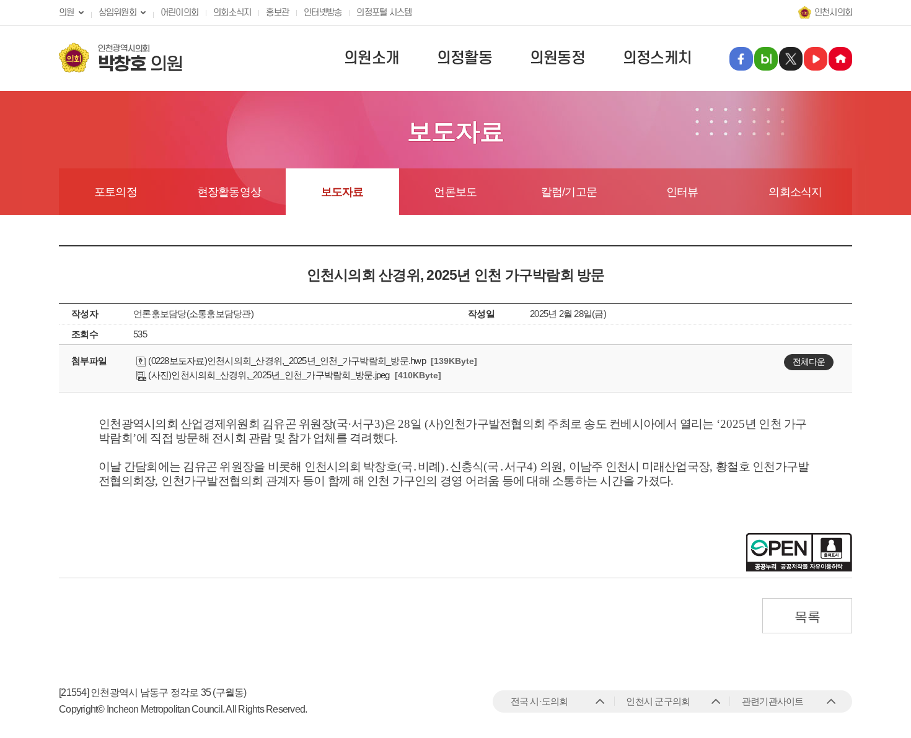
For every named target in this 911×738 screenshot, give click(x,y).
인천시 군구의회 (658, 701)
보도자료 (342, 192)
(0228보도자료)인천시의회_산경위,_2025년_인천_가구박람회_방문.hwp (286, 360)
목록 (807, 616)
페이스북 (741, 59)
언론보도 (455, 192)
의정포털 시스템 (383, 12)
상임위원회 (117, 12)
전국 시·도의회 (539, 701)
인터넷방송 (322, 12)
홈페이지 (840, 59)
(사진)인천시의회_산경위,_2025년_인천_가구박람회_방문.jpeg (268, 375)
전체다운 (809, 362)
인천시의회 (833, 12)
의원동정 (557, 58)
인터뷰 (682, 192)
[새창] (815, 59)
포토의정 (115, 192)
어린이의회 (179, 12)
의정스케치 (657, 58)
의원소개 (371, 58)
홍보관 (277, 12)
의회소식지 (232, 12)
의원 (66, 12)
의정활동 (464, 58)
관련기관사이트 (773, 701)
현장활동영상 (229, 192)
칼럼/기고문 (569, 192)
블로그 (766, 59)
